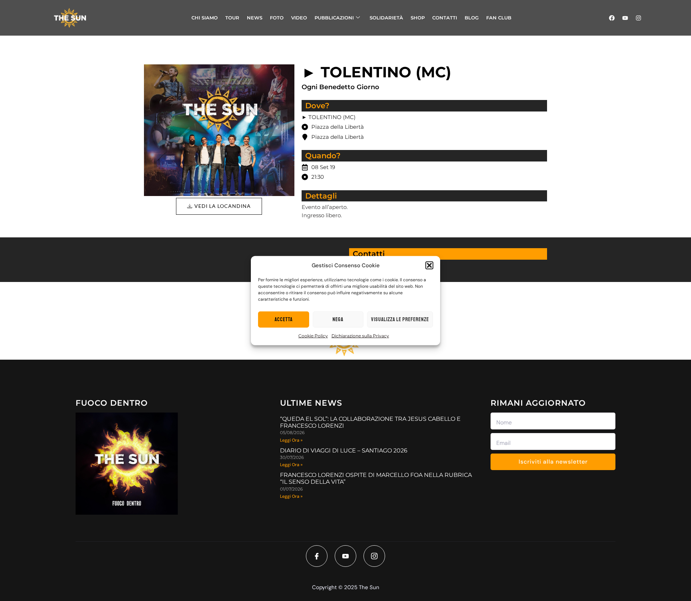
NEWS (254, 18)
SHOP (418, 18)
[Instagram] (638, 18)
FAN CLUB (498, 18)
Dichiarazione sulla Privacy (360, 335)
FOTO (277, 18)
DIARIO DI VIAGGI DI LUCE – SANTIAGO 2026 (343, 450)
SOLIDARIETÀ (386, 18)
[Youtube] (625, 18)
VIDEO (299, 18)
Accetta (284, 319)
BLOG (472, 18)
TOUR (232, 18)
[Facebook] (612, 18)
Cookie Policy (313, 335)
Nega (338, 319)
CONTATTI (444, 18)
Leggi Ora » (291, 440)
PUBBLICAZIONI (334, 18)
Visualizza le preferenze (400, 319)
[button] (429, 265)
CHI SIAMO (204, 18)
